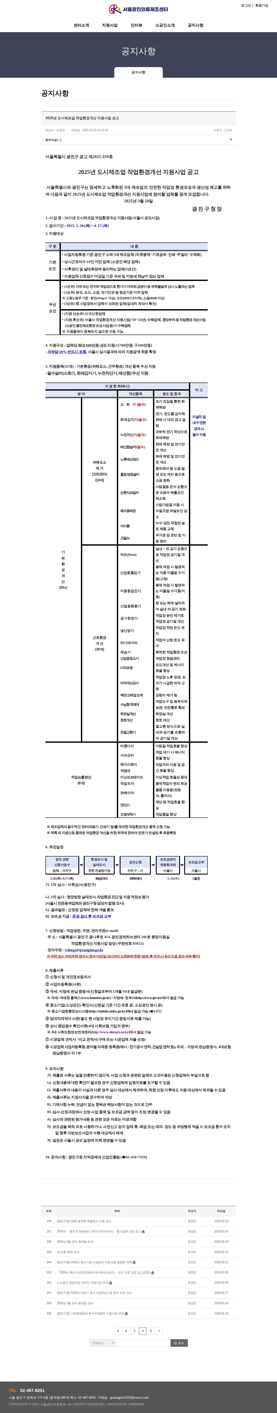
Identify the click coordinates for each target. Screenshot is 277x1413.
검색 (181, 1343)
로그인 (246, 5)
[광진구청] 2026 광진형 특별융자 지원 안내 (84, 1221)
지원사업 (110, 25)
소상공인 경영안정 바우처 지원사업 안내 (83, 1282)
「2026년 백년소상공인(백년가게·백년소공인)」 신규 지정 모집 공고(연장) (103, 1272)
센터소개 (81, 25)
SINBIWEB (136, 1404)
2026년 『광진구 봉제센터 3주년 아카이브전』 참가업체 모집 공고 (99, 1231)
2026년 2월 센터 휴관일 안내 (75, 1303)
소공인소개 (165, 25)
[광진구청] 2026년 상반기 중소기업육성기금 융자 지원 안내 (94, 1292)
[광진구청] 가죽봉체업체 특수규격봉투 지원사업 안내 (90, 1313)
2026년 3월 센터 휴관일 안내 (75, 1241)
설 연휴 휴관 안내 (68, 1252)
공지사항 (195, 25)
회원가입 (261, 5)
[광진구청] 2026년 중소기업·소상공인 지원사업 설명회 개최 (94, 1262)
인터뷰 (136, 25)
